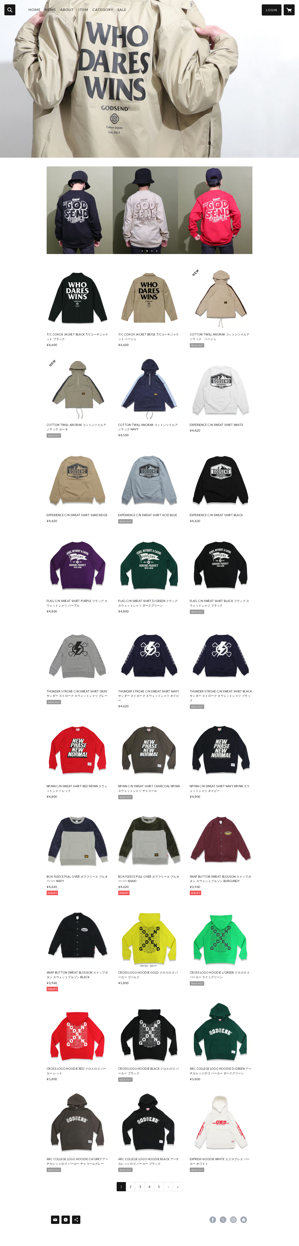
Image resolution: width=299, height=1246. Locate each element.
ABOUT (67, 9)
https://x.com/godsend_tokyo (223, 1219)
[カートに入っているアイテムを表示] (289, 9)
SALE (122, 9)
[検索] (9, 9)
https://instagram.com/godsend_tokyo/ (233, 1219)
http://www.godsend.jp (243, 1219)
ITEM (83, 9)
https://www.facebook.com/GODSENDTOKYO (212, 1219)
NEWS (50, 9)
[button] (271, 10)
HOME (34, 9)
